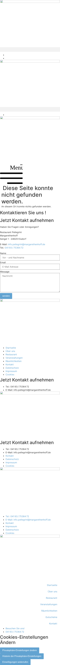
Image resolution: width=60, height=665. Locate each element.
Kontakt (53, 623)
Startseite (52, 585)
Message (4, 271)
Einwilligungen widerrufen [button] (15, 662)
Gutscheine (51, 617)
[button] (30, 49)
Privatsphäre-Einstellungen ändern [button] (19, 650)
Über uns (52, 591)
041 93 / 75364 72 (14, 247)
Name (3, 253)
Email (3, 262)
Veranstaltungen (48, 604)
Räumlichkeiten (49, 610)
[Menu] (11, 183)
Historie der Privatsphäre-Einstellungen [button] (21, 656)
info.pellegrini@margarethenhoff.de (26, 244)
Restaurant (51, 598)
